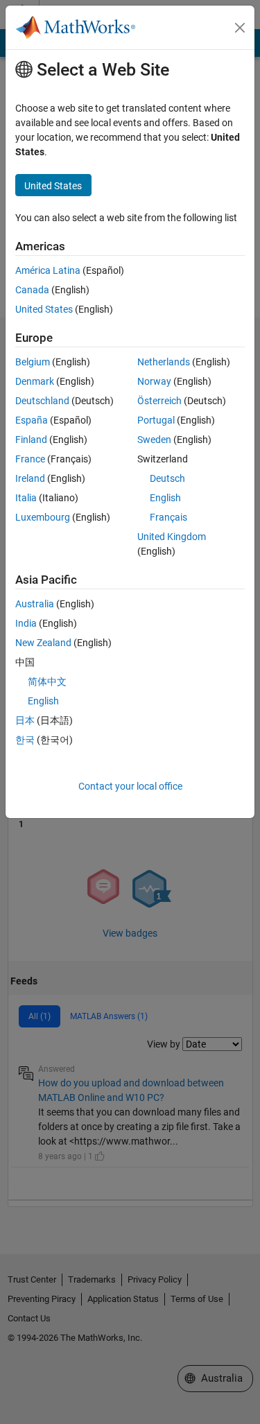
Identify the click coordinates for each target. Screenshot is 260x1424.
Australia (34, 603)
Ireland (30, 478)
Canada (32, 289)
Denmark (34, 381)
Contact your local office (130, 786)
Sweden (154, 439)
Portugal (156, 420)
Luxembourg (42, 517)
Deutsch (167, 478)
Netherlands (163, 361)
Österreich (159, 400)
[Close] (240, 27)
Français (168, 517)
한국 (25, 739)
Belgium (32, 361)
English (165, 497)
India (26, 623)
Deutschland (42, 400)
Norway (154, 381)
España (31, 420)
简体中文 (47, 681)
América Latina (47, 270)
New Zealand (43, 642)
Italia (26, 497)
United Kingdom (171, 536)
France (30, 458)
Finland (31, 439)
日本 (25, 720)
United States (44, 309)
